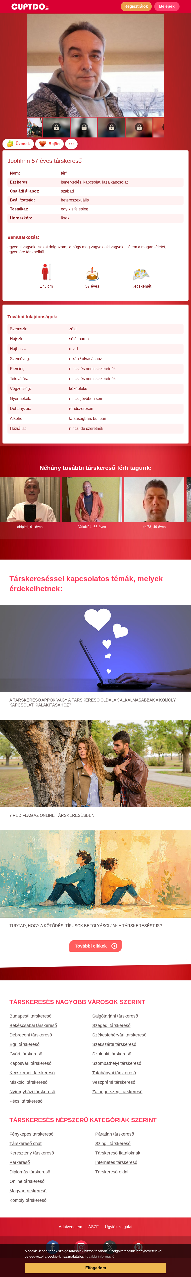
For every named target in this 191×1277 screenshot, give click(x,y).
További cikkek (91, 946)
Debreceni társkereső (30, 1035)
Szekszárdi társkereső (114, 1044)
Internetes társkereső (116, 1162)
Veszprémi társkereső (113, 1082)
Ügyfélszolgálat (118, 1227)
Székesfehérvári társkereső (119, 1035)
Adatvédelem (70, 1227)
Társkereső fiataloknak (117, 1153)
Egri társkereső (24, 1044)
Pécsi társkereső (26, 1101)
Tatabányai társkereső (114, 1073)
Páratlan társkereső (114, 1134)
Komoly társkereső (28, 1200)
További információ (99, 1256)
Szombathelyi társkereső (116, 1063)
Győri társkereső (25, 1054)
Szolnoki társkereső (111, 1054)
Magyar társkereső (28, 1191)
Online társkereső (27, 1181)
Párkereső (19, 1162)
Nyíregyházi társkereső (32, 1091)
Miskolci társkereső (28, 1082)
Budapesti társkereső (30, 1016)
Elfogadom (95, 1268)
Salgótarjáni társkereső (115, 1016)
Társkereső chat (25, 1143)
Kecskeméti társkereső (32, 1073)
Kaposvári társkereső (30, 1063)
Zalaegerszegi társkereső (117, 1091)
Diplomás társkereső (29, 1172)
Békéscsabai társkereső (33, 1025)
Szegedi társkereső (111, 1025)
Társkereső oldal (111, 1172)
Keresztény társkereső (31, 1153)
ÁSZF (93, 1227)
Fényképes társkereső (31, 1134)
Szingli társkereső (113, 1143)
